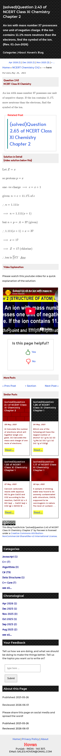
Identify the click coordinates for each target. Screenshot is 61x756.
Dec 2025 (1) (29, 62)
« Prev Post (9, 385)
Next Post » (52, 385)
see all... (7, 588)
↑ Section (30, 385)
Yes (33, 352)
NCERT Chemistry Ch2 (26, 67)
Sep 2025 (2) (9, 624)
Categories (9, 52)
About (44, 739)
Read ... (9, 450)
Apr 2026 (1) (15, 62)
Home (6, 67)
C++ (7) (6, 561)
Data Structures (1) (13, 577)
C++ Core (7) (9, 582)
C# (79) (6, 572)
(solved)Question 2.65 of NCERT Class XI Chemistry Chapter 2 (31, 134)
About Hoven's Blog (31, 52)
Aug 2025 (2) (9, 629)
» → (53, 62)
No (33, 361)
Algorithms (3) (10, 567)
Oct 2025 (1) (9, 619)
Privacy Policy (30, 739)
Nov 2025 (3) (43, 62)
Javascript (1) (9, 556)
